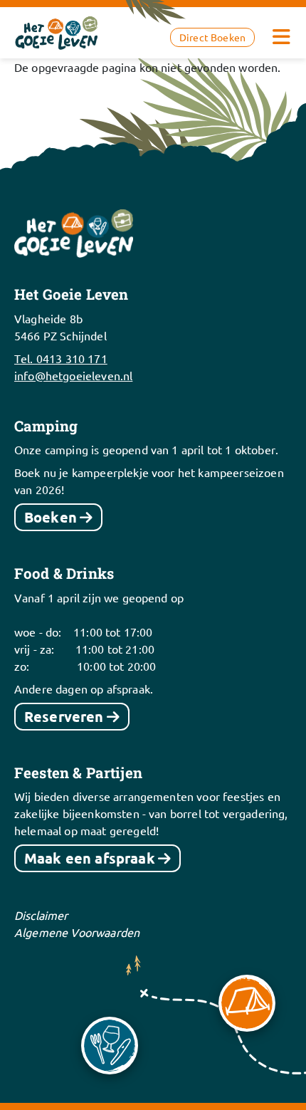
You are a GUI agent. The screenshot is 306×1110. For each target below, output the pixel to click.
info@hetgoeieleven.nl (73, 375)
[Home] (57, 30)
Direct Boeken (212, 37)
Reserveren (64, 716)
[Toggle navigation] (281, 37)
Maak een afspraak (89, 858)
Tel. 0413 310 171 (60, 358)
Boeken (50, 517)
